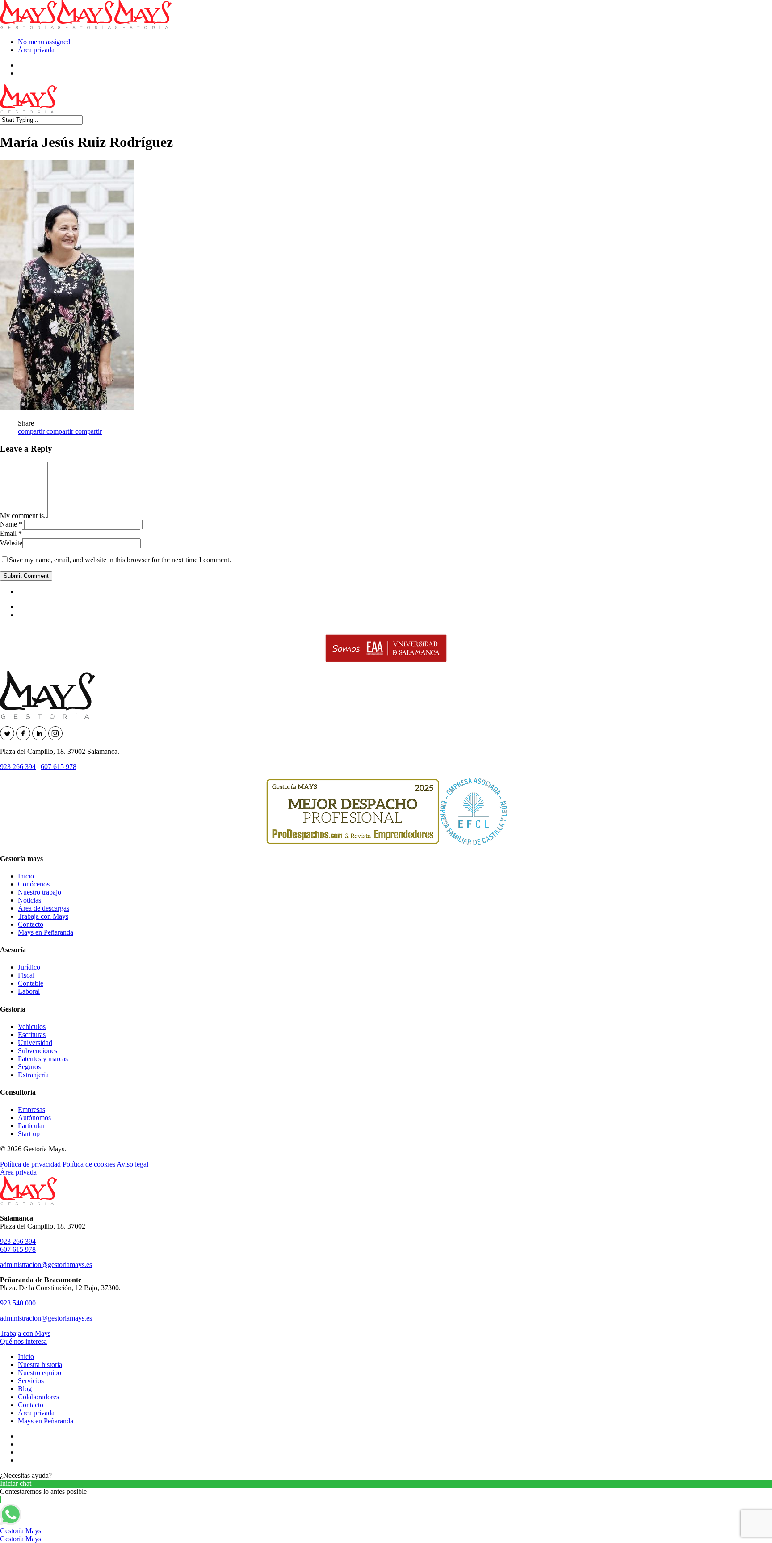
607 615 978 (58, 766)
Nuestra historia (40, 1364)
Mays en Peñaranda (45, 932)
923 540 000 (18, 1303)
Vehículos (32, 1026)
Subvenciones (37, 1050)
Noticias (29, 900)
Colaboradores (38, 1397)
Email (11, 533)
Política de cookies (89, 1164)
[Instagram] (55, 730)
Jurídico (29, 967)
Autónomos (34, 1117)
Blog (25, 1388)
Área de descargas (43, 908)
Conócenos (34, 884)
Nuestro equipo (39, 1372)
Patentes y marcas (43, 1058)
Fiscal (26, 975)
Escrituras (32, 1034)
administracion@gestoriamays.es (46, 1264)
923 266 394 (18, 766)
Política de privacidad (30, 1164)
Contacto (30, 924)
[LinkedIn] (40, 730)
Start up (29, 1133)
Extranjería (33, 1075)
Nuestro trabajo (39, 892)
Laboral (29, 991)
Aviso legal (132, 1164)
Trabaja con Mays (43, 916)
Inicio (26, 876)
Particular (31, 1125)
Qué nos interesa (23, 1341)
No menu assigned (44, 42)
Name (11, 524)
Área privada (36, 50)
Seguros (29, 1066)
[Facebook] (24, 730)
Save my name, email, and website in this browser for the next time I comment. (120, 560)
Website (11, 543)
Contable (30, 983)
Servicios (31, 1380)
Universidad (35, 1042)
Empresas (31, 1109)
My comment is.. (23, 515)
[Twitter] (8, 730)
